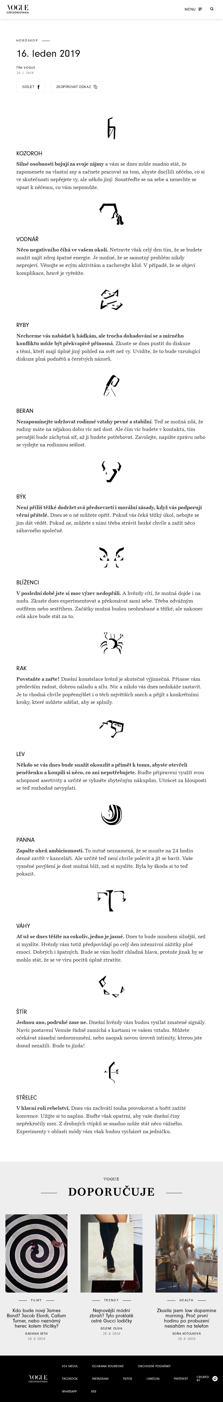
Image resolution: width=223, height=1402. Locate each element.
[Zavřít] (217, 1396)
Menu (190, 9)
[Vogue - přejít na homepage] (17, 9)
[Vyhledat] (211, 9)
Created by (203, 1378)
